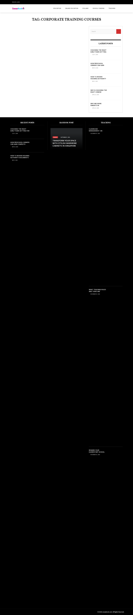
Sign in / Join (16, 2)
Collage (85, 8)
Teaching (112, 8)
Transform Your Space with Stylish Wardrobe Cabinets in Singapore (65, 143)
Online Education (71, 8)
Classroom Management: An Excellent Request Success (96, 132)
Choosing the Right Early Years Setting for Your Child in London (98, 53)
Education (57, 8)
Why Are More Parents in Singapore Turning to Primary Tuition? (99, 106)
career (55, 137)
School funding (98, 8)
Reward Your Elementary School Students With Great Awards (97, 453)
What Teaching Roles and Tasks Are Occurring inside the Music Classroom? (97, 292)
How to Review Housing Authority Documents (98, 78)
